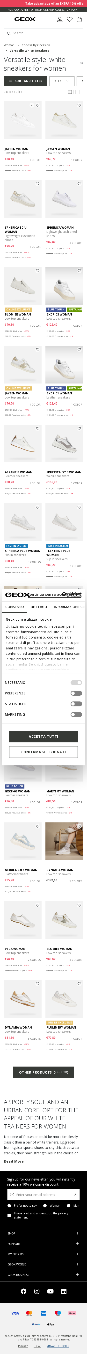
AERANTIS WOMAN (18, 472)
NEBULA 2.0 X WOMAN (21, 870)
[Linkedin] (63, 1292)
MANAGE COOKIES (58, 1346)
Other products (43, 1072)
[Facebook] (24, 1292)
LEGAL (37, 1346)
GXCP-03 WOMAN (59, 314)
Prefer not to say (25, 1206)
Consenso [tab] (14, 606)
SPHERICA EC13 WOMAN (63, 472)
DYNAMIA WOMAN (59, 870)
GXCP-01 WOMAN (59, 393)
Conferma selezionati (43, 752)
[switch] (76, 693)
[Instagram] (36, 1292)
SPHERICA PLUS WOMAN (22, 551)
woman (9, 45)
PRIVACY (23, 1346)
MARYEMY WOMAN (60, 791)
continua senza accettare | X (54, 594)
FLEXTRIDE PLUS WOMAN (58, 553)
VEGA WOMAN (15, 949)
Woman (55, 1206)
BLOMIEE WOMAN (18, 314)
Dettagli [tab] (39, 606)
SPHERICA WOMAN (60, 228)
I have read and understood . (41, 1215)
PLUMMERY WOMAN (61, 1027)
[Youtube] (50, 1292)
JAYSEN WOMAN (17, 149)
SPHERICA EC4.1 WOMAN (16, 230)
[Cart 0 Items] (79, 21)
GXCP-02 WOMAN (17, 791)
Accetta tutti (43, 736)
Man (76, 1206)
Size (58, 81)
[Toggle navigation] (8, 19)
